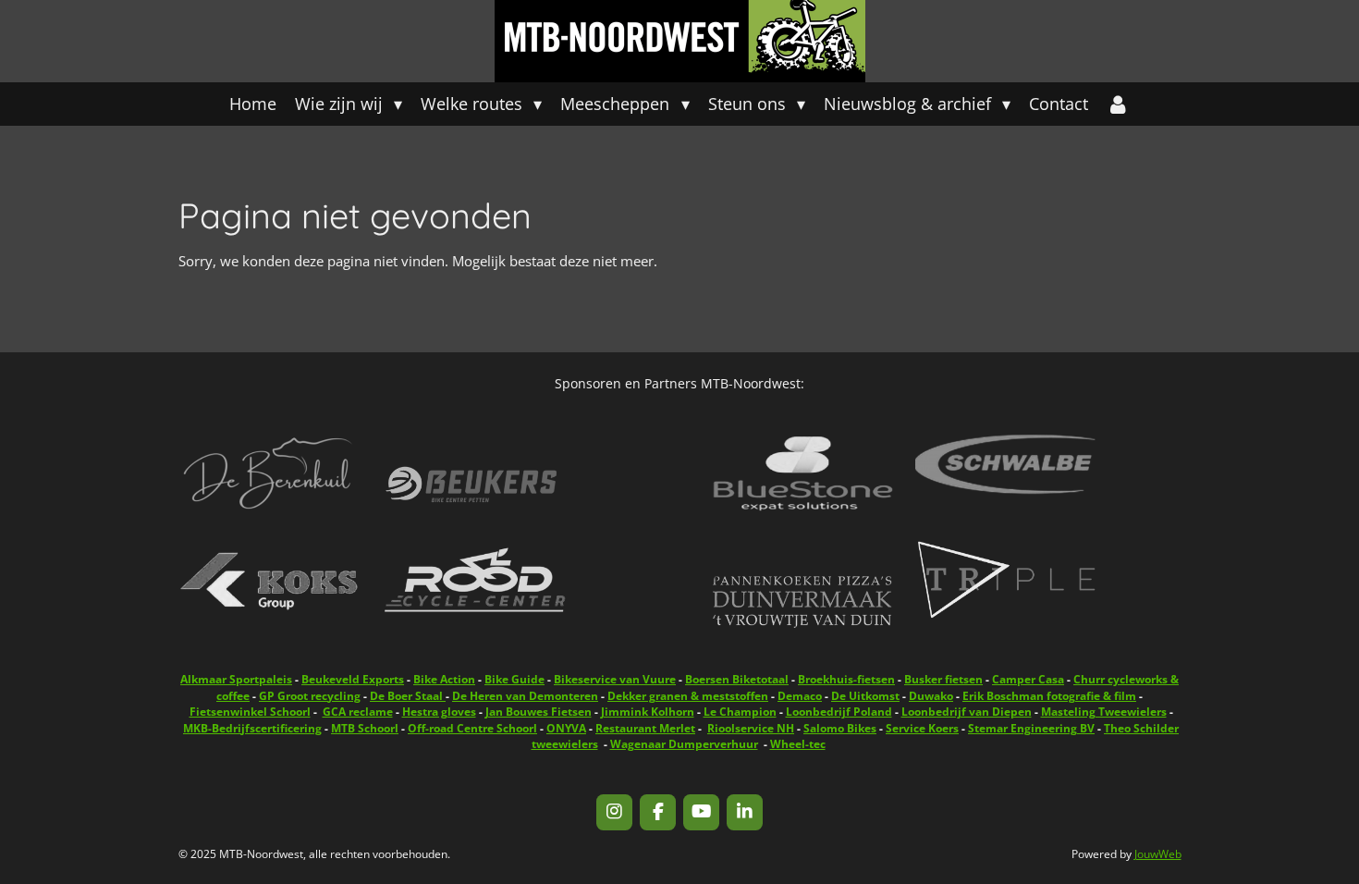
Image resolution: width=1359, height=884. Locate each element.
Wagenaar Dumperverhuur (684, 744)
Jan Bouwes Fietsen (538, 711)
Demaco (799, 696)
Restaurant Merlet (645, 728)
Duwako (931, 696)
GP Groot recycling (310, 696)
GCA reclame (358, 711)
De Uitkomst (865, 696)
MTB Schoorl (364, 728)
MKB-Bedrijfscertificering (252, 728)
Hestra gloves (439, 711)
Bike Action (444, 679)
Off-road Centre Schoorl (472, 728)
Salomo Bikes (839, 728)
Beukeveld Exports (352, 679)
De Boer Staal (408, 696)
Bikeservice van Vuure (615, 679)
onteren (525, 696)
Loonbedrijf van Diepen (966, 711)
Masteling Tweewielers (1104, 711)
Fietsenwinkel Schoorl (250, 711)
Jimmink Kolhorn (647, 711)
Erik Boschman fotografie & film (1049, 696)
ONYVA (566, 728)
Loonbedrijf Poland (839, 711)
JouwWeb (1157, 854)
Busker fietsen (943, 679)
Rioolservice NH (750, 728)
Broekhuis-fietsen (846, 679)
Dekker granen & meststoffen (687, 696)
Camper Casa (1028, 679)
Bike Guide (514, 679)
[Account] (1118, 104)
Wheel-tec (798, 744)
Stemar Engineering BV (1031, 728)
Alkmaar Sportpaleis (236, 679)
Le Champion (740, 711)
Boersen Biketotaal (737, 679)
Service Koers (922, 728)
